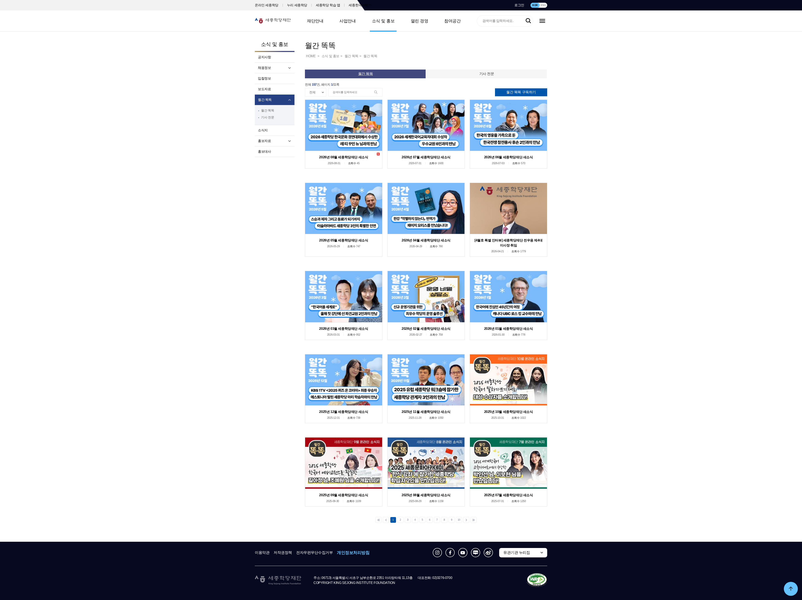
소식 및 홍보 (383, 21)
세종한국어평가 (360, 5)
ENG (543, 5)
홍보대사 (264, 151)
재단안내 (315, 21)
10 (459, 519)
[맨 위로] (791, 589)
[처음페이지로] (379, 520)
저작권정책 (283, 552)
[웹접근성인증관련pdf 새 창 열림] (537, 580)
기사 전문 (267, 117)
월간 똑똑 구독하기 (521, 92)
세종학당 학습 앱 (328, 5)
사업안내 (347, 21)
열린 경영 (419, 21)
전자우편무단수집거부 (314, 552)
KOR (535, 5)
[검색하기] (528, 21)
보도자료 (264, 89)
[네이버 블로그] (475, 552)
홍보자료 (264, 141)
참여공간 (452, 21)
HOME (311, 56)
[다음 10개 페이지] (466, 520)
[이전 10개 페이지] (386, 520)
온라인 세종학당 (266, 5)
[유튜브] (462, 552)
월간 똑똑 (265, 99)
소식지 (263, 130)
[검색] (378, 92)
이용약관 (262, 552)
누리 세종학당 (297, 5)
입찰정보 (264, 78)
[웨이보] (488, 552)
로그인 (519, 5)
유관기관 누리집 (516, 553)
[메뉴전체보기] (542, 21)
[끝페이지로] (474, 520)
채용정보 (264, 68)
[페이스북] (450, 552)
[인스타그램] (437, 552)
